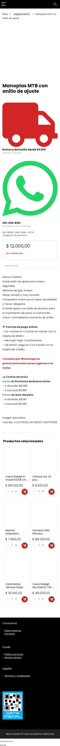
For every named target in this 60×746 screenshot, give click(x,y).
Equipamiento (22, 14)
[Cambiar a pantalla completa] (7, 741)
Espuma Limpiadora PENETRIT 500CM (14, 533)
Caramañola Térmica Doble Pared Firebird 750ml (14, 588)
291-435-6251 (11, 223)
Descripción (11, 265)
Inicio (5, 14)
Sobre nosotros (12, 630)
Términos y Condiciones (17, 675)
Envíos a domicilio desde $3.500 (24, 149)
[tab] (30, 265)
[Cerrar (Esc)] (1, 741)
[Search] (55, 4)
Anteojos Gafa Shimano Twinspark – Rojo (42, 533)
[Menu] (4, 4)
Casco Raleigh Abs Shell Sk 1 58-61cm (42, 587)
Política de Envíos (13, 654)
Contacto (9, 633)
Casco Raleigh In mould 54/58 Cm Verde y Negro (15, 480)
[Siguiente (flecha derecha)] (4, 745)
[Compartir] (4, 741)
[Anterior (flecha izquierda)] (1, 745)
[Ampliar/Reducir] (11, 741)
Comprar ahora (25, 492)
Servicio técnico (13, 657)
